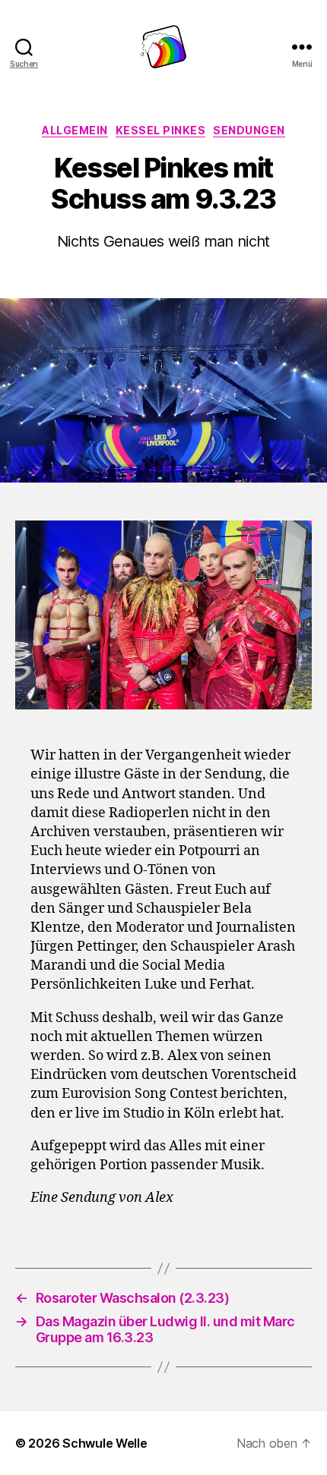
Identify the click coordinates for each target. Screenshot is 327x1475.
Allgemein (75, 130)
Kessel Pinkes (161, 130)
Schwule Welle (105, 1443)
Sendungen (249, 130)
